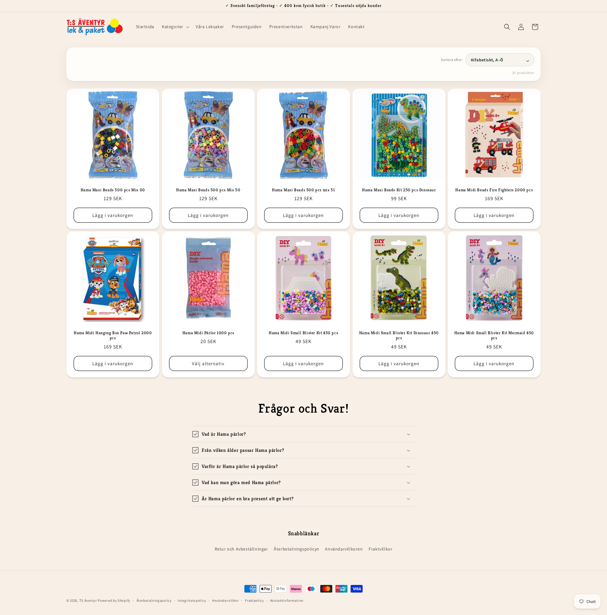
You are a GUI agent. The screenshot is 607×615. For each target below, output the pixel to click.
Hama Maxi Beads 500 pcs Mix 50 (208, 189)
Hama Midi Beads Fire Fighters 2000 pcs (494, 189)
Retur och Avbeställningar (241, 549)
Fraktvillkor (380, 549)
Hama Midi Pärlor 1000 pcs (208, 332)
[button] (175, 26)
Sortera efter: (452, 59)
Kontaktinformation (287, 600)
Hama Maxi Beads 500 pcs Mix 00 (113, 189)
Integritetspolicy (192, 600)
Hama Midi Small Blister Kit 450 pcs (303, 332)
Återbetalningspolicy (154, 600)
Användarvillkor (225, 600)
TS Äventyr (88, 600)
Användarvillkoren (344, 549)
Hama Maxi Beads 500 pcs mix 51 (303, 189)
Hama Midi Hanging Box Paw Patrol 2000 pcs (113, 335)
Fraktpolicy (254, 600)
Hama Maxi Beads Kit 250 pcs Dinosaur (399, 189)
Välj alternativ (208, 363)
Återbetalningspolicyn (296, 549)
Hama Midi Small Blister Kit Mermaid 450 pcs (494, 335)
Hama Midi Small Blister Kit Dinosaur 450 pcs (399, 335)
